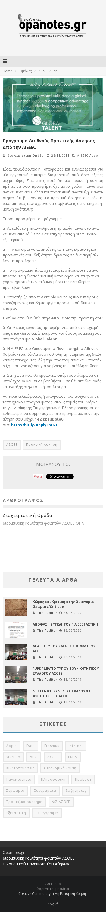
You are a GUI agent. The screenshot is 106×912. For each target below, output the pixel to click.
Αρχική (53, 904)
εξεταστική (16, 813)
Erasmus (51, 745)
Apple (11, 745)
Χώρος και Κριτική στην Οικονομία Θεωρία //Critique (63, 604)
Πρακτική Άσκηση (41, 444)
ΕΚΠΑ (72, 757)
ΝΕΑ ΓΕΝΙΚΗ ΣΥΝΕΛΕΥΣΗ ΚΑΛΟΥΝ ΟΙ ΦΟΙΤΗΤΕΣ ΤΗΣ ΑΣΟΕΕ (63, 693)
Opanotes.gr (13, 852)
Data (30, 745)
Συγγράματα (45, 790)
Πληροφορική (53, 779)
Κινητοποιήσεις (20, 768)
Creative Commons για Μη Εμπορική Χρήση (52, 893)
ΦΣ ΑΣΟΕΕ (61, 801)
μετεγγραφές (47, 813)
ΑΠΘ (34, 757)
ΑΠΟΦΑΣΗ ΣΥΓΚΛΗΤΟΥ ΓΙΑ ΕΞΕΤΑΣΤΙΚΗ (65, 624)
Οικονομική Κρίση (60, 768)
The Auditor (47, 613)
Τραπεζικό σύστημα (24, 801)
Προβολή (83, 779)
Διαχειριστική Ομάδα (25, 155)
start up (13, 757)
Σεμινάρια (15, 790)
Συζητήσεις (76, 790)
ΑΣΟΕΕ (12, 444)
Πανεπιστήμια (19, 779)
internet (76, 745)
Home (7, 71)
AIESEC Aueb (87, 155)
